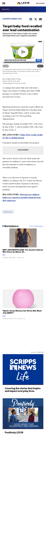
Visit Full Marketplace (36, 226)
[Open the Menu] (4, 3)
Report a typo (8, 211)
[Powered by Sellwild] (40, 352)
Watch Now (40, 3)
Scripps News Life (12, 19)
